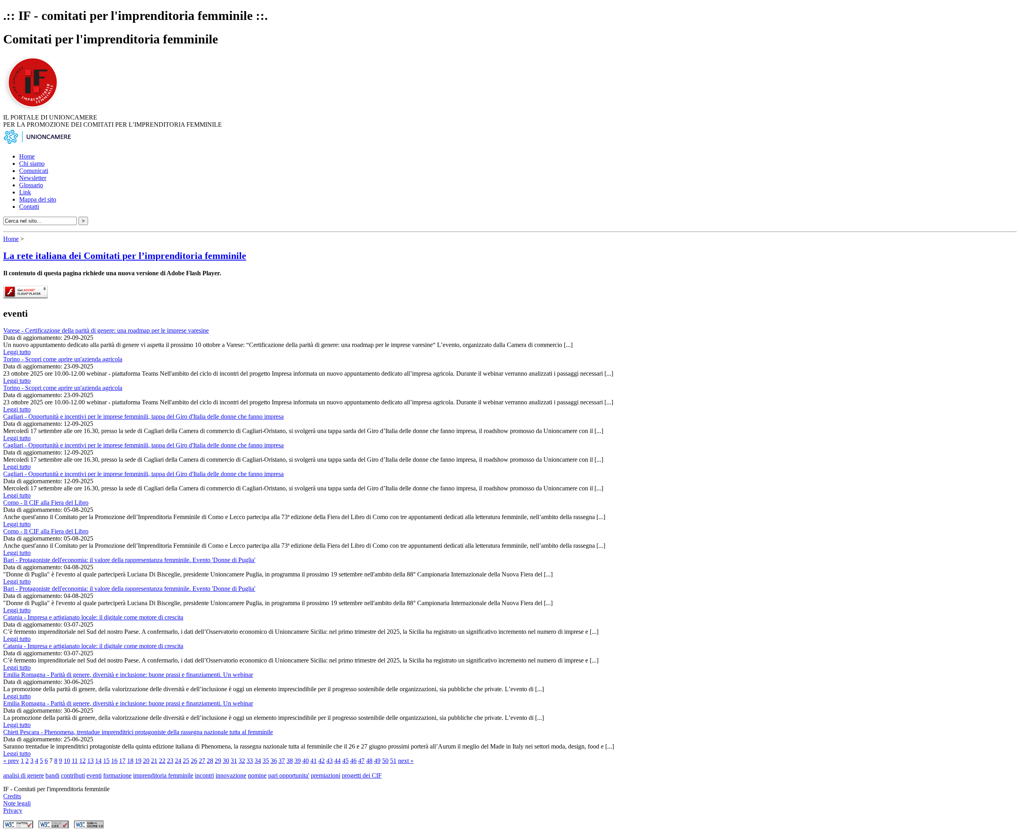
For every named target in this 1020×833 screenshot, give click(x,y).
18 (130, 760)
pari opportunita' (288, 775)
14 (98, 760)
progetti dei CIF (362, 775)
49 (377, 760)
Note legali (17, 803)
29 (218, 760)
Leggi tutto (17, 352)
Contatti (29, 206)
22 (162, 760)
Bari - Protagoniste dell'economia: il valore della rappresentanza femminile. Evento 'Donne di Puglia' (129, 560)
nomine (257, 775)
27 (202, 760)
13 (90, 760)
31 (234, 760)
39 (297, 760)
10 (67, 760)
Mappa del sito (37, 199)
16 (114, 760)
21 (154, 760)
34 (258, 760)
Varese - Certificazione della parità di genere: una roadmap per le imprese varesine (106, 330)
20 (146, 760)
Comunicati (33, 170)
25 (186, 760)
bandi (52, 775)
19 (138, 760)
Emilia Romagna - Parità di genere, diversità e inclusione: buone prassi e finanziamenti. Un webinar (128, 674)
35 (266, 760)
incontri (204, 775)
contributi (73, 775)
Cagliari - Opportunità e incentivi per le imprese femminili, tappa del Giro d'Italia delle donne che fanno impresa (143, 416)
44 (337, 760)
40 (305, 760)
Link (25, 192)
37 (282, 760)
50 (385, 760)
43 (329, 760)
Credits (12, 796)
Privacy (12, 810)
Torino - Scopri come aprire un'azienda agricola (62, 359)
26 (194, 760)
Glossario (31, 185)
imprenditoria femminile (163, 775)
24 (178, 760)
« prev (11, 760)
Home (27, 156)
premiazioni (325, 775)
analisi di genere (23, 775)
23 (170, 760)
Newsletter (32, 177)
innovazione (231, 775)
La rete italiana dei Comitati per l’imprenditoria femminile (124, 256)
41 (313, 760)
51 (393, 760)
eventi (94, 775)
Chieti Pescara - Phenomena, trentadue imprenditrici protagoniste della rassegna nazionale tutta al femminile (138, 732)
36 (274, 760)
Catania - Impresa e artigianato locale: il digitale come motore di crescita (93, 617)
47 (361, 760)
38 (289, 760)
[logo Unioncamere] (37, 142)
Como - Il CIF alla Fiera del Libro (45, 502)
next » (406, 760)
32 (242, 760)
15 (106, 760)
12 (82, 760)
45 (345, 760)
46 (353, 760)
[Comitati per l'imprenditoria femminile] (34, 110)
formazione (117, 775)
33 (250, 760)
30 (226, 760)
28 (210, 760)
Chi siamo (32, 163)
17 (122, 760)
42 (321, 760)
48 (369, 760)
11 (75, 760)
